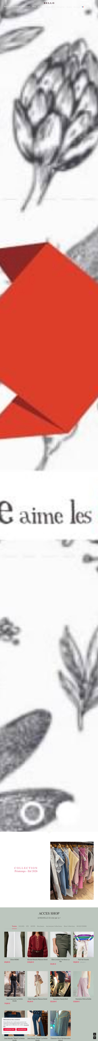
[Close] (84, 500)
